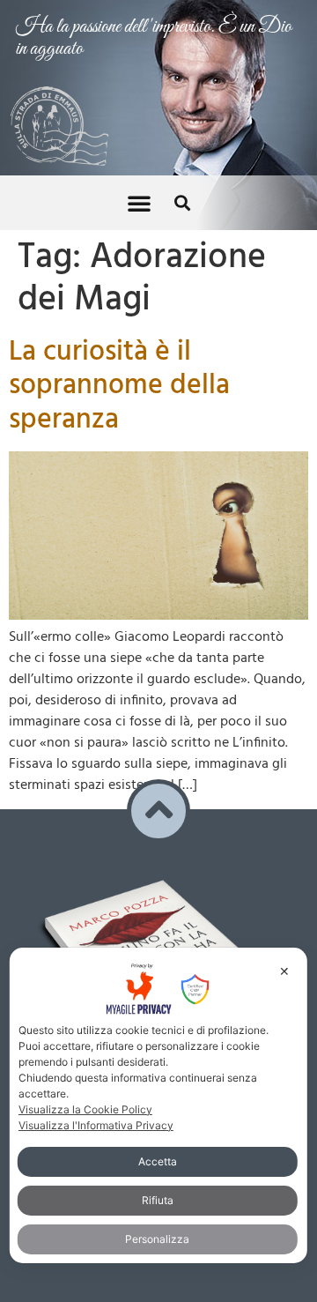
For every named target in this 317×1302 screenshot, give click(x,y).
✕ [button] (284, 970)
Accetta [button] (157, 1161)
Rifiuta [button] (157, 1200)
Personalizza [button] (157, 1239)
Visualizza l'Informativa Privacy (95, 1125)
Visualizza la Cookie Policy (85, 1109)
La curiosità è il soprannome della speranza (119, 386)
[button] (139, 202)
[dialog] (158, 1105)
